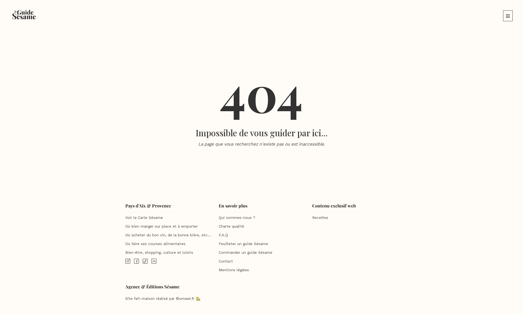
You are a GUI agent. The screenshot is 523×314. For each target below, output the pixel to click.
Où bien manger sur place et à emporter (161, 226)
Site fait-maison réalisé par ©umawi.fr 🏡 (162, 298)
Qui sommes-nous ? (237, 217)
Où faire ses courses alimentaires (155, 243)
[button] (508, 15)
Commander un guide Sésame (245, 252)
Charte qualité (231, 226)
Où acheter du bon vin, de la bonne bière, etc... (168, 235)
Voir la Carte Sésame (144, 217)
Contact (226, 261)
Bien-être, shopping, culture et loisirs (159, 252)
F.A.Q (223, 235)
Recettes (320, 217)
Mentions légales (234, 270)
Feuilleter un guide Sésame (243, 243)
